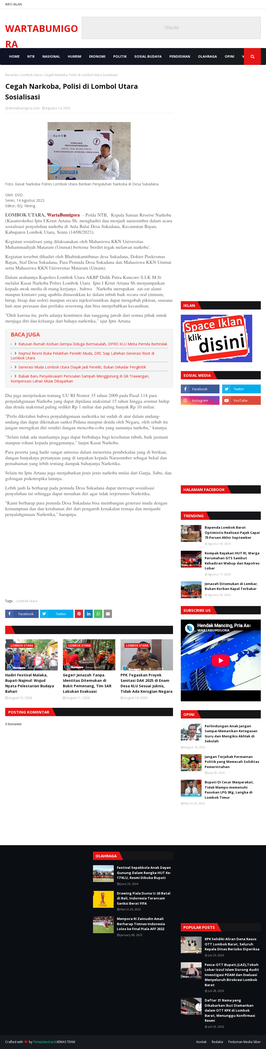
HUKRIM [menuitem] (74, 56)
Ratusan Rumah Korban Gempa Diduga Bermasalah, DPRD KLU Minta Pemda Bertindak (92, 343)
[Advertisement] (89, 557)
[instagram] (200, 400)
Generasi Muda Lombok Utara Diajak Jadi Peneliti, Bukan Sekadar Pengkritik (82, 367)
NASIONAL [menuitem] (51, 56)
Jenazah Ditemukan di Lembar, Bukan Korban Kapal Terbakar (231, 586)
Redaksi (217, 1042)
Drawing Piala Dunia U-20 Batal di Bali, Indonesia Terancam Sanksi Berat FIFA (143, 898)
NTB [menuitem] (31, 56)
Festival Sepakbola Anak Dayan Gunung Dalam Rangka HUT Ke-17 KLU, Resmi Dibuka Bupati (144, 872)
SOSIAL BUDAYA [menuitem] (148, 56)
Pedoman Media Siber (244, 1042)
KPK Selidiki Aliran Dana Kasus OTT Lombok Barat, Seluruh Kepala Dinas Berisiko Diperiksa (232, 944)
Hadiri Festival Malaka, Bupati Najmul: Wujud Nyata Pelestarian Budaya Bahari (29, 683)
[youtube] (241, 400)
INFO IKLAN (13, 4)
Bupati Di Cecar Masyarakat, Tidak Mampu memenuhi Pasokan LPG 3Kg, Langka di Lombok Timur (229, 790)
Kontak (201, 1042)
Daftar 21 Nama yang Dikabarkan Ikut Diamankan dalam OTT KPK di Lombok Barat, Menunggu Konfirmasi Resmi (230, 1010)
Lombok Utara (31, 75)
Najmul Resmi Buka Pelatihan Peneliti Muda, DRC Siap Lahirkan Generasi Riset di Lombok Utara (82, 356)
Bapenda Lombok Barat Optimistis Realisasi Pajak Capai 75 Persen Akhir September (232, 532)
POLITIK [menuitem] (120, 56)
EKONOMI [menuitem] (97, 56)
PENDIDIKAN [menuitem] (179, 56)
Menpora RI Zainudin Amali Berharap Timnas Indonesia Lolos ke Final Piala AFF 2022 (141, 923)
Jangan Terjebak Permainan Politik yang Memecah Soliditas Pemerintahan (232, 761)
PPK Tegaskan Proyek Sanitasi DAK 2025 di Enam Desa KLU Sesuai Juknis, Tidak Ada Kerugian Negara (146, 683)
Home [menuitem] (14, 56)
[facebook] (200, 389)
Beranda (11, 75)
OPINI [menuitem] (229, 56)
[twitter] (241, 389)
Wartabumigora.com (24, 108)
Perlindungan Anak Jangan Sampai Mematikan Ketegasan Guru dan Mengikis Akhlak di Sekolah (231, 734)
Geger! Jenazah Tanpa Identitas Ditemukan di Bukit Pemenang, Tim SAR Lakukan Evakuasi (87, 683)
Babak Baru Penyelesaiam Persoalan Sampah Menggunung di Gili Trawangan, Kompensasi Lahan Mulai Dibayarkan (80, 379)
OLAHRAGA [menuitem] (207, 56)
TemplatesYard (44, 1042)
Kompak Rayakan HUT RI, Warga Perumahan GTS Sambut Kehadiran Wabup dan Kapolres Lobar (232, 561)
